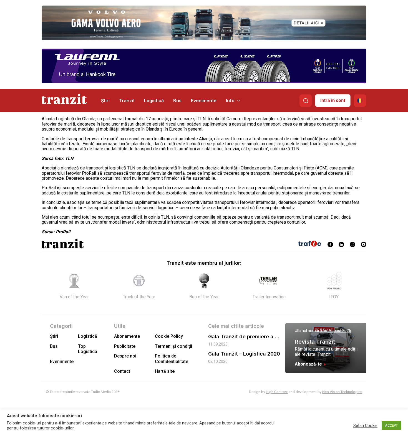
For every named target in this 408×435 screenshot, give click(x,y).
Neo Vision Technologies (342, 392)
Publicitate (124, 346)
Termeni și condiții (173, 346)
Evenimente (203, 100)
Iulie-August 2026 (335, 330)
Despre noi (125, 356)
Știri (105, 100)
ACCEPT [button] (391, 425)
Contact (122, 371)
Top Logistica (87, 349)
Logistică (154, 100)
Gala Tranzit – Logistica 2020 (244, 354)
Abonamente (127, 336)
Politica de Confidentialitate (171, 358)
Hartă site (165, 371)
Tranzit (127, 100)
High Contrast (277, 392)
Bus (177, 100)
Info (230, 100)
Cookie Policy (169, 336)
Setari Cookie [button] (365, 425)
